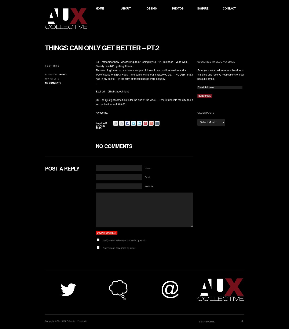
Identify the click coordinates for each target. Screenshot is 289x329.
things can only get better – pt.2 (102, 47)
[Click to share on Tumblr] (157, 123)
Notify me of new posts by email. (119, 247)
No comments (53, 82)
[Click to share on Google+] (151, 123)
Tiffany (62, 74)
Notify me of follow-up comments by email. (124, 240)
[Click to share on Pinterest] (145, 123)
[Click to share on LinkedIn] (139, 123)
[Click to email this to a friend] (115, 123)
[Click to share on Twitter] (133, 123)
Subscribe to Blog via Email (216, 61)
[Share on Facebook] (127, 123)
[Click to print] (121, 123)
